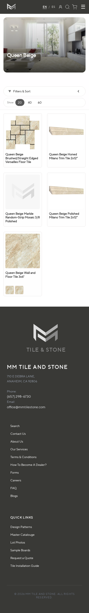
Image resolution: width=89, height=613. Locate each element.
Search (15, 426)
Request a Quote (21, 558)
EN (45, 6)
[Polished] (9, 290)
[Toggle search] (67, 6)
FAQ (13, 488)
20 (20, 102)
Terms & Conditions (23, 457)
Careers (15, 480)
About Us (16, 441)
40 (30, 102)
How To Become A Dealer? (28, 464)
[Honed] (19, 290)
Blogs (14, 496)
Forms (14, 472)
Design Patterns (21, 527)
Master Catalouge (22, 534)
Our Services (19, 449)
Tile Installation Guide (24, 565)
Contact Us (18, 433)
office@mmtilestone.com (26, 407)
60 (40, 102)
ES (53, 6)
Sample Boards (20, 550)
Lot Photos (17, 542)
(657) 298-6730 (19, 396)
